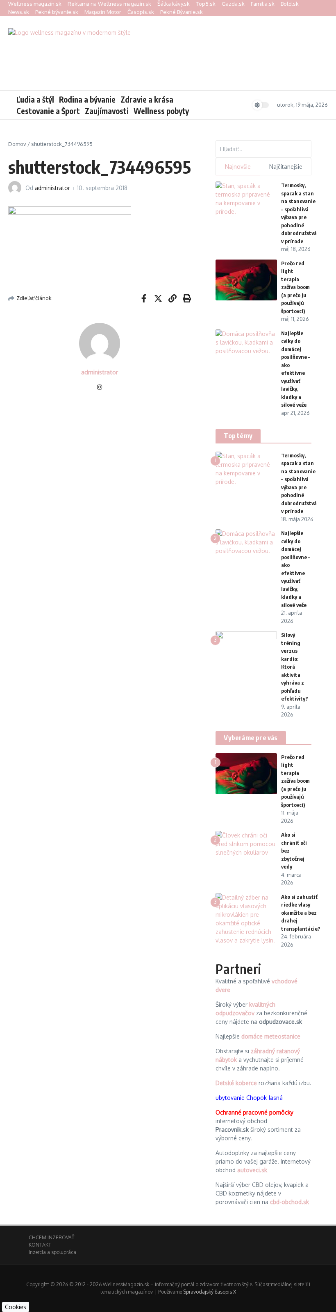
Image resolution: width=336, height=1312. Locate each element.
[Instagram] (99, 387)
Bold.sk (290, 3)
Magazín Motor (102, 12)
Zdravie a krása (146, 99)
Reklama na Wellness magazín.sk (109, 3)
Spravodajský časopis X (209, 1292)
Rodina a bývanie (87, 99)
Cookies (15, 1306)
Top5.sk (206, 3)
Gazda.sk (233, 3)
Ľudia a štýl (35, 99)
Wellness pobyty (161, 111)
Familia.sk (263, 3)
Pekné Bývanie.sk (181, 12)
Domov (17, 144)
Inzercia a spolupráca (52, 1252)
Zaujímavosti (107, 111)
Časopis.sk (140, 12)
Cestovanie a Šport (48, 111)
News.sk (18, 12)
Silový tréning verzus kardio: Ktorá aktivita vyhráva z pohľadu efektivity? (294, 666)
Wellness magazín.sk (34, 3)
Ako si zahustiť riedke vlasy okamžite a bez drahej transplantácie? (300, 912)
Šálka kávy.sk (173, 3)
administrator (52, 187)
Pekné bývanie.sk (56, 12)
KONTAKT (40, 1245)
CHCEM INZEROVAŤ (51, 1237)
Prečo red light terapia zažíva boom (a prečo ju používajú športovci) (295, 287)
